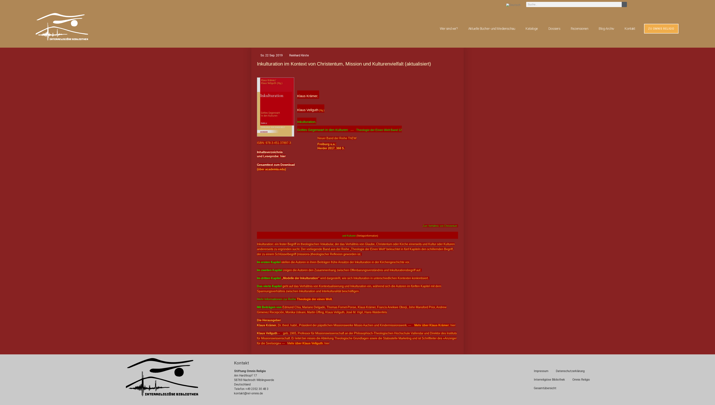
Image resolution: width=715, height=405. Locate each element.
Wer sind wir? (449, 29)
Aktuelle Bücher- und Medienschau (491, 29)
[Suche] (624, 4)
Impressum (541, 371)
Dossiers (554, 29)
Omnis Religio (581, 379)
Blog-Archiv (606, 29)
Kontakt (630, 29)
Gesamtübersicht (545, 388)
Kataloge (531, 29)
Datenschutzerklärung (570, 371)
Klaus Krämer (307, 96)
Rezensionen (579, 29)
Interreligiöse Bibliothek (549, 379)
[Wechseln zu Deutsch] (513, 5)
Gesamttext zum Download (276, 164)
